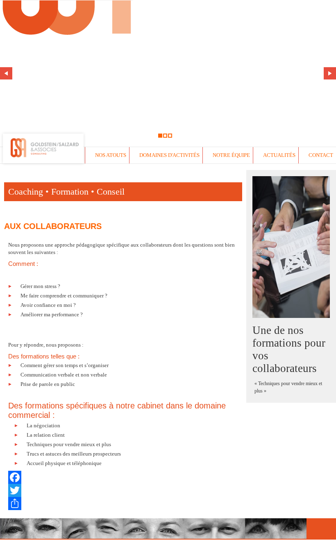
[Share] (123, 503)
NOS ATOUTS (110, 155)
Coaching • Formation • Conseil (66, 191)
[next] (330, 73)
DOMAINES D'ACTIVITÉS (169, 155)
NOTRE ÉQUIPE (231, 155)
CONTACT (321, 155)
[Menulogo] (66, 165)
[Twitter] (123, 490)
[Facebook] (123, 477)
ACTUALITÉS (279, 155)
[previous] (6, 73)
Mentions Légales (171, 544)
